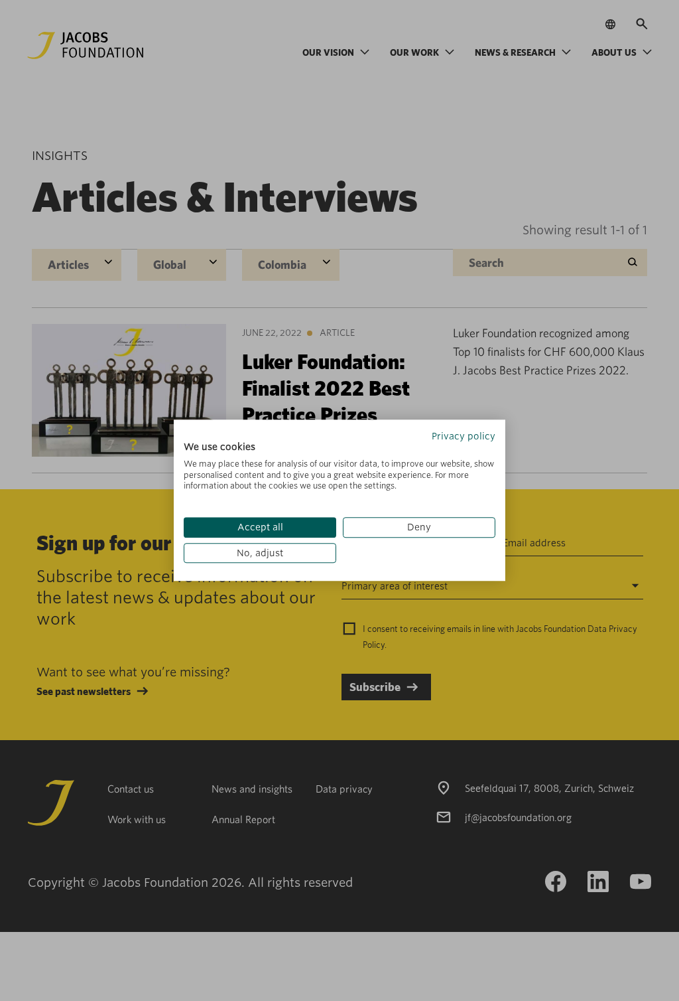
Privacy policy (463, 436)
